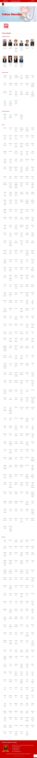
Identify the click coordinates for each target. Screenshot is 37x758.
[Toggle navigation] (34, 4)
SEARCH (33, 0)
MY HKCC (6, 1)
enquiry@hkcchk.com (17, 751)
